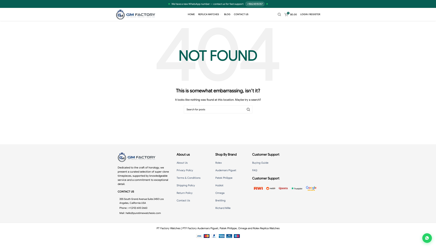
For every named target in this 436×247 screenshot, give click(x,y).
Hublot (219, 185)
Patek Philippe (223, 177)
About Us (182, 162)
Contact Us (183, 200)
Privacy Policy (185, 170)
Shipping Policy (186, 185)
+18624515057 (255, 3)
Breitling (220, 200)
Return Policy (185, 193)
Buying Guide (260, 162)
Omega (219, 193)
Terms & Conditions (188, 177)
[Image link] (136, 156)
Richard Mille (223, 208)
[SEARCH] (248, 109)
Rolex (218, 162)
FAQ (254, 170)
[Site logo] (135, 14)
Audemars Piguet (225, 170)
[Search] (279, 14)
